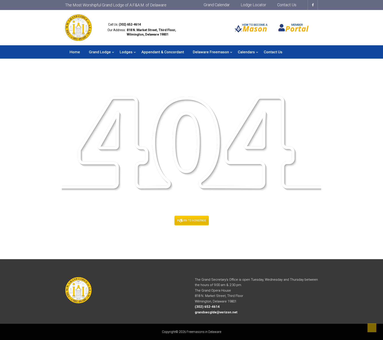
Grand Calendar (217, 4)
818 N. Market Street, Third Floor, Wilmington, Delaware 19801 (151, 32)
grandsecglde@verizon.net (216, 312)
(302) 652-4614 (130, 24)
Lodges (126, 52)
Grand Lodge (100, 52)
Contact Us (286, 4)
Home (75, 52)
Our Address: (141, 32)
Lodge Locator (253, 4)
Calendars (246, 52)
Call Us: (124, 24)
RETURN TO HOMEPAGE (191, 220)
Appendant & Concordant (162, 52)
